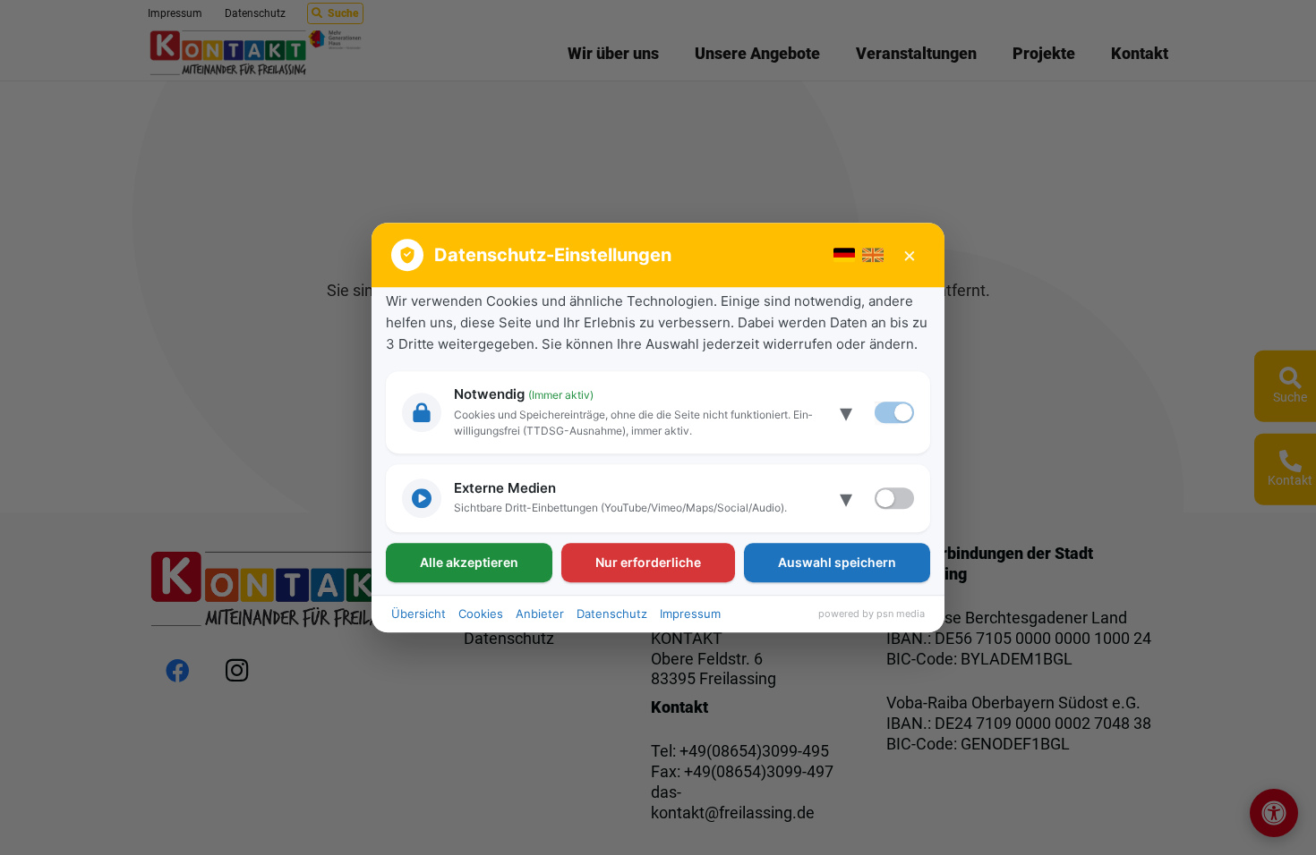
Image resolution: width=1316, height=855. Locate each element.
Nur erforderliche (648, 562)
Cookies (480, 613)
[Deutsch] (844, 255)
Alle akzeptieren (469, 562)
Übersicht (418, 613)
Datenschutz (612, 613)
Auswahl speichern (837, 562)
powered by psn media (871, 613)
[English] (873, 255)
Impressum (690, 613)
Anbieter (540, 613)
